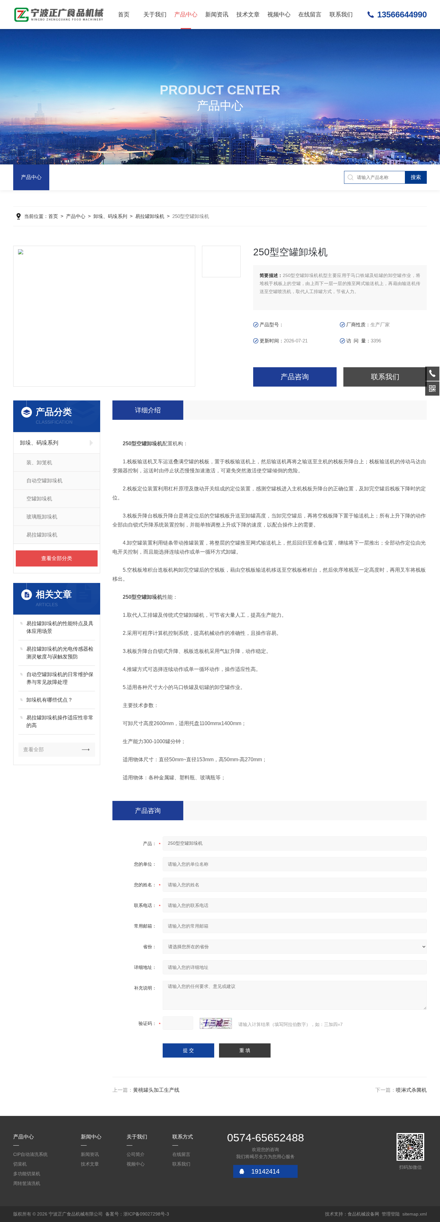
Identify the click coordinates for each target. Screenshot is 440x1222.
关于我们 (155, 14)
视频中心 (279, 14)
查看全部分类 (56, 558)
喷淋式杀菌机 (411, 1090)
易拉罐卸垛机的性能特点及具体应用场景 (59, 627)
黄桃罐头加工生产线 (156, 1090)
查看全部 (33, 749)
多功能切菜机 (26, 1173)
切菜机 (20, 1164)
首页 (123, 14)
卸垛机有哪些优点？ (49, 700)
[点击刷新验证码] (216, 1023)
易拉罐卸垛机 (149, 216)
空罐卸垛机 (39, 498)
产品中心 (185, 14)
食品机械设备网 (363, 1214)
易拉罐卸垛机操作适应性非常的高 (59, 721)
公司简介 (136, 1154)
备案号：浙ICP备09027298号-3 (137, 1214)
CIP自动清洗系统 (30, 1154)
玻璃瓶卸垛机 (41, 516)
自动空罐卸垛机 (44, 480)
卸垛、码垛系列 (110, 216)
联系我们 (341, 14)
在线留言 (309, 14)
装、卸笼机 (39, 462)
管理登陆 (391, 1214)
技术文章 (248, 14)
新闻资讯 (216, 14)
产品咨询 (295, 377)
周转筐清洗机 (26, 1183)
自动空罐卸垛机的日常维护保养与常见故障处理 (59, 678)
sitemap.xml (414, 1214)
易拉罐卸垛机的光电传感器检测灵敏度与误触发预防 (59, 652)
